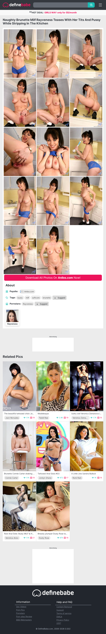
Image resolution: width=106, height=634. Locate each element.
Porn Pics (20, 610)
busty (20, 298)
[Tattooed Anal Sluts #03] (53, 446)
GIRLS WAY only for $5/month (60, 12)
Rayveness (28, 304)
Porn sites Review (24, 616)
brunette (47, 298)
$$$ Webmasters (24, 620)
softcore (36, 298)
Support (60, 610)
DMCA (59, 616)
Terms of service (63, 613)
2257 (58, 623)
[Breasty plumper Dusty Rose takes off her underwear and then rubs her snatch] (53, 506)
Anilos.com (29, 291)
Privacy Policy (62, 620)
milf (27, 298)
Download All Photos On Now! (53, 277)
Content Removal (64, 607)
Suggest (61, 298)
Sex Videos (21, 606)
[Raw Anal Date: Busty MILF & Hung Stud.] (19, 506)
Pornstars (20, 613)
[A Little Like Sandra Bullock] (86, 446)
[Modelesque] (53, 386)
